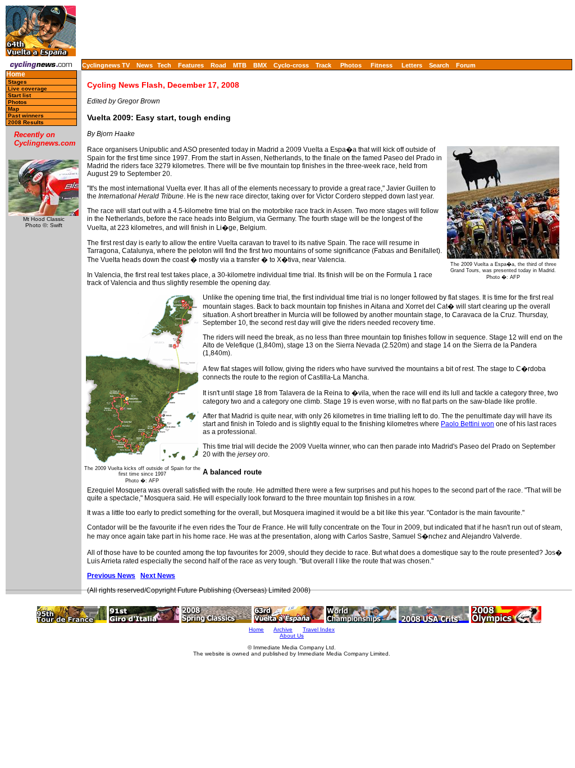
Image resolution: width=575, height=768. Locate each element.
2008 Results (26, 122)
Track (323, 65)
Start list (19, 95)
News (144, 65)
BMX (260, 65)
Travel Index (319, 629)
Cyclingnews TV (106, 65)
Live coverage (27, 88)
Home (15, 74)
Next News (157, 576)
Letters (411, 65)
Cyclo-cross (291, 65)
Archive (283, 629)
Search (439, 65)
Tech (164, 65)
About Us (292, 636)
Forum (466, 65)
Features (191, 65)
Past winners (26, 115)
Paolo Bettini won (467, 424)
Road (218, 65)
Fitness (382, 65)
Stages (17, 82)
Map (13, 109)
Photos (351, 65)
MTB (240, 65)
